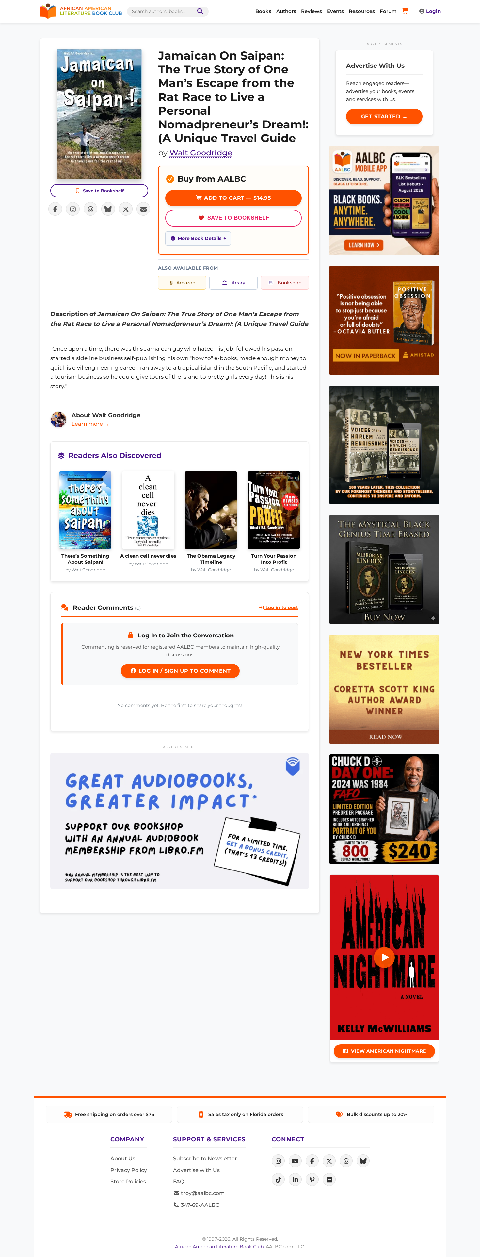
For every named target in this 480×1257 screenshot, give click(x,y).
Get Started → (384, 116)
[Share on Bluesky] (108, 209)
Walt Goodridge (200, 152)
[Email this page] (143, 209)
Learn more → (90, 424)
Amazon (186, 282)
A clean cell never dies (148, 556)
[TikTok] (278, 1179)
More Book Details (199, 238)
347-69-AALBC (199, 1205)
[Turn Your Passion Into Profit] (274, 512)
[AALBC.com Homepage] (80, 11)
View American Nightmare (388, 1051)
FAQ (178, 1181)
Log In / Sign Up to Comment (183, 671)
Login (433, 11)
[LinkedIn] (295, 1179)
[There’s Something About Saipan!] (85, 512)
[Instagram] (278, 1160)
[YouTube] (295, 1160)
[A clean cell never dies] (148, 512)
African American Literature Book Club (219, 1247)
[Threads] (346, 1160)
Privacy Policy (128, 1170)
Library (237, 282)
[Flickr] (329, 1179)
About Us (122, 1158)
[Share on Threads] (90, 209)
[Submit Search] (199, 11)
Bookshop (290, 282)
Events (335, 11)
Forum (388, 11)
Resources (362, 11)
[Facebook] (312, 1160)
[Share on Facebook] (55, 209)
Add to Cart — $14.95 (236, 198)
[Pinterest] (312, 1179)
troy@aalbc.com (202, 1193)
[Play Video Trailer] (384, 957)
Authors (286, 11)
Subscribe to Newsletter (205, 1158)
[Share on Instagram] (73, 209)
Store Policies (128, 1181)
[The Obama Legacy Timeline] (211, 512)
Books (263, 11)
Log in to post (281, 607)
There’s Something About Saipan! (85, 559)
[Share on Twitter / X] (126, 209)
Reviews (311, 11)
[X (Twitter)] (329, 1160)
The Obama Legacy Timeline (211, 559)
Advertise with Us (196, 1170)
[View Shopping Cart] (406, 11)
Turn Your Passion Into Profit (273, 559)
